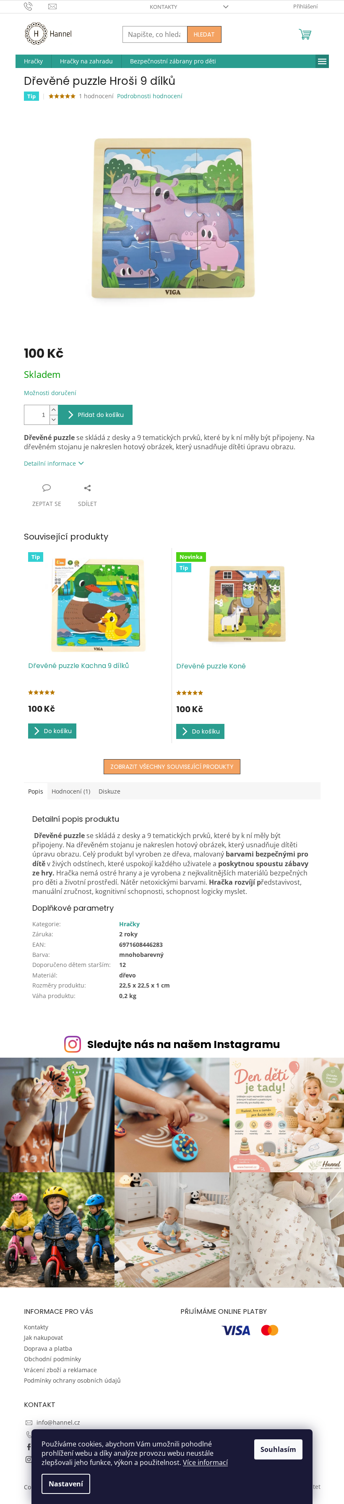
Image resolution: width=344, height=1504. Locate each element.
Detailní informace (50, 463)
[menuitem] (33, 61)
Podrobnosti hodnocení (149, 96)
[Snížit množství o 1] (54, 419)
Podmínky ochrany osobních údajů (72, 1380)
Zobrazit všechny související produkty (172, 766)
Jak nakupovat (43, 1338)
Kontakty (163, 6)
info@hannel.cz (58, 1422)
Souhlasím (278, 1449)
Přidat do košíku (101, 415)
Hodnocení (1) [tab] (71, 791)
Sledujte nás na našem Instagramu (183, 1044)
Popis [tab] (35, 791)
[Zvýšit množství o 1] (54, 410)
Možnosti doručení (50, 393)
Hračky (129, 924)
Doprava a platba (48, 1348)
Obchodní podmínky (52, 1359)
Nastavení (66, 1483)
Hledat (204, 34)
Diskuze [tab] (109, 791)
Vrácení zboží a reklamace (60, 1370)
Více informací (205, 1462)
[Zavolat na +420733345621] (36, 6)
